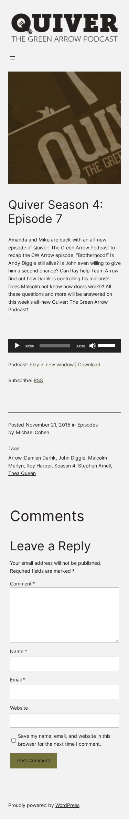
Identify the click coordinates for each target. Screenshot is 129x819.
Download (89, 364)
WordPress (67, 805)
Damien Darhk (40, 458)
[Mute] (92, 345)
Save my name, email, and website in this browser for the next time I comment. (64, 740)
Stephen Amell (94, 465)
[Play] (17, 345)
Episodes (87, 425)
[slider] (107, 345)
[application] (64, 346)
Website (19, 708)
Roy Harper (39, 465)
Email (17, 679)
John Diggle (71, 458)
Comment (22, 583)
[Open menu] (12, 58)
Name (18, 651)
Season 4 (64, 465)
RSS (38, 380)
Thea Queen (22, 473)
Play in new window (52, 364)
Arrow (14, 458)
